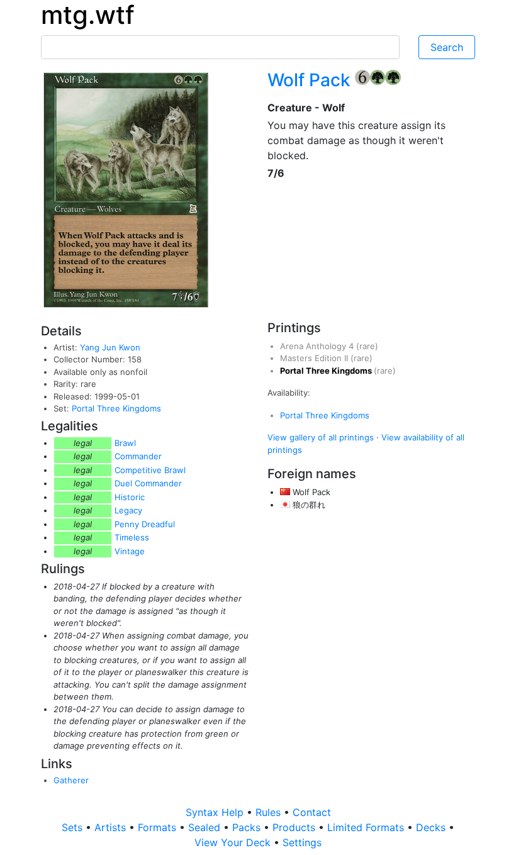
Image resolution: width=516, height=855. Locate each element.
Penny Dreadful (145, 524)
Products (295, 827)
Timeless (132, 537)
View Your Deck (234, 842)
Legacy (128, 510)
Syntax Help (216, 812)
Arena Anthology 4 (318, 346)
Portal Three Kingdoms (116, 408)
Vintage (130, 551)
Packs (248, 827)
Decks (432, 827)
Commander (138, 456)
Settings (302, 842)
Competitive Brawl (150, 470)
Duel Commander (148, 483)
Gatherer (71, 780)
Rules (269, 812)
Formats (158, 827)
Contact (312, 812)
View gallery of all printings (320, 437)
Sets (74, 827)
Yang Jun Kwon (110, 347)
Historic (130, 497)
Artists (111, 827)
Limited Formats (367, 827)
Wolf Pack (311, 80)
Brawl (125, 443)
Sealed (205, 827)
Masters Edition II (315, 358)
